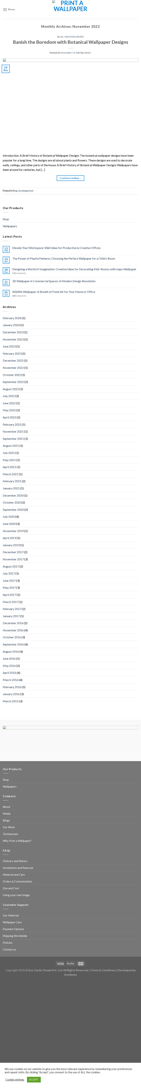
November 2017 (13, 559)
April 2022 (9, 417)
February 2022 (12, 424)
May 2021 (9, 460)
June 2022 (9, 403)
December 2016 (13, 623)
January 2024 (11, 325)
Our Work (9, 827)
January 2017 (11, 616)
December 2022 (13, 360)
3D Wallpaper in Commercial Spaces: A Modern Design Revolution (53, 281)
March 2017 (10, 602)
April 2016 (9, 672)
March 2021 (10, 474)
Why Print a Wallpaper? (17, 840)
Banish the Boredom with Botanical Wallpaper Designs (70, 42)
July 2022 (9, 396)
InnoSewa (70, 974)
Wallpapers (10, 226)
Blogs (6, 820)
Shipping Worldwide (15, 935)
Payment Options (13, 929)
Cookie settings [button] (15, 1079)
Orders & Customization (17, 881)
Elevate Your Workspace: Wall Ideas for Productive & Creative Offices (56, 247)
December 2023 (13, 332)
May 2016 (9, 665)
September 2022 (13, 382)
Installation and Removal (18, 867)
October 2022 (12, 375)
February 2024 (12, 318)
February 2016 (12, 687)
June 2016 (9, 658)
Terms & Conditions (103, 970)
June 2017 (9, 580)
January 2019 (11, 545)
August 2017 (11, 566)
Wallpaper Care (12, 922)
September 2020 (13, 509)
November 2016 (13, 630)
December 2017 (13, 552)
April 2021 (9, 467)
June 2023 (9, 346)
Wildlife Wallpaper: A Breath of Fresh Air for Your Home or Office (53, 291)
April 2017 (9, 594)
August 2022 (11, 389)
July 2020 (9, 516)
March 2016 (10, 680)
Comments (19, 273)
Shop (6, 219)
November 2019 (13, 531)
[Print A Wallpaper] (70, 9)
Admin (87, 52)
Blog (60, 36)
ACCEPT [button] (34, 1079)
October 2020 (12, 502)
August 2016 (11, 651)
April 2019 (9, 538)
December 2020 (13, 495)
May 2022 (9, 410)
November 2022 (13, 367)
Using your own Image (16, 895)
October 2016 (12, 637)
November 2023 (13, 339)
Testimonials (10, 834)
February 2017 (12, 609)
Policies (7, 942)
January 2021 (11, 488)
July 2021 (9, 452)
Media (6, 813)
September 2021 (13, 438)
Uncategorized (74, 36)
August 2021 (11, 445)
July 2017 (9, 573)
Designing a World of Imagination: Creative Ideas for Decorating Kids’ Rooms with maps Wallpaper (74, 269)
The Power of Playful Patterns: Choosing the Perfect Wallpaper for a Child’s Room (63, 258)
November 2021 (13, 431)
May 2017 (9, 587)
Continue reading (70, 178)
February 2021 (12, 481)
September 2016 (13, 644)
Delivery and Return (15, 861)
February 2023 (12, 353)
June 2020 (9, 523)
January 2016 (11, 694)
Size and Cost (11, 888)
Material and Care (14, 874)
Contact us (9, 949)
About (6, 806)
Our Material (11, 915)
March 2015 (10, 701)
